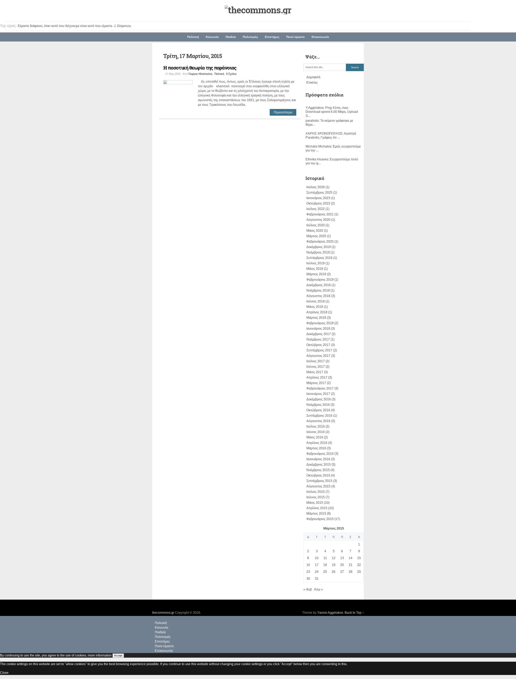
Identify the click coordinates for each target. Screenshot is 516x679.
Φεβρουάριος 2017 (320, 388)
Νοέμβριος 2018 (318, 290)
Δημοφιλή (313, 77)
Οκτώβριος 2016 (318, 410)
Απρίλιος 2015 (316, 508)
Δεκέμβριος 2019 (318, 247)
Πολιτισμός (250, 36)
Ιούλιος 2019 (315, 263)
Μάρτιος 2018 (316, 317)
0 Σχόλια (231, 73)
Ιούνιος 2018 (315, 301)
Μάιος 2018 (314, 306)
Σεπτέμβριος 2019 (319, 258)
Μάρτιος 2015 (316, 513)
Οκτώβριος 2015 (318, 475)
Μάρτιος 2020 (316, 236)
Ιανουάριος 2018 (318, 328)
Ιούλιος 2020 (315, 225)
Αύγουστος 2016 (318, 421)
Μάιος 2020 (314, 230)
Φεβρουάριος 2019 (320, 279)
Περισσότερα (283, 112)
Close (4, 672)
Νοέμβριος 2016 (318, 404)
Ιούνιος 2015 (315, 497)
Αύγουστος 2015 (318, 486)
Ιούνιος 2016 (315, 432)
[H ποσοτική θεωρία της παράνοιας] (180, 94)
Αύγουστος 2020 (318, 219)
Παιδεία (231, 36)
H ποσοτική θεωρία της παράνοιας (199, 67)
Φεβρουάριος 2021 (320, 214)
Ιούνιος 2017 (315, 366)
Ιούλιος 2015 (315, 491)
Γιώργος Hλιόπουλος (200, 73)
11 (325, 558)
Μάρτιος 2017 (316, 383)
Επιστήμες (272, 36)
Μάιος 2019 (314, 268)
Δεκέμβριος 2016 (318, 399)
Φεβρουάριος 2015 (320, 519)
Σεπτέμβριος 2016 (319, 415)
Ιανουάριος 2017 (318, 394)
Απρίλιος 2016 (316, 442)
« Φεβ (307, 589)
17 (316, 565)
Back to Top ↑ (354, 612)
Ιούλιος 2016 (315, 426)
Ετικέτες (312, 82)
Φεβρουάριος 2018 (320, 323)
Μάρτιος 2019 (316, 274)
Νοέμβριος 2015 (318, 470)
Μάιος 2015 (314, 502)
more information (100, 655)
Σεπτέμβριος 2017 (319, 350)
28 (350, 571)
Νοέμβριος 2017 (318, 339)
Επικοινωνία (320, 36)
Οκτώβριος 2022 (318, 203)
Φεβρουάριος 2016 (320, 453)
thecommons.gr (163, 612)
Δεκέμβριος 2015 (318, 464)
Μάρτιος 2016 (316, 448)
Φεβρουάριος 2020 (320, 241)
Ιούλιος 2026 (315, 187)
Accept (118, 655)
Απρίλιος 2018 (316, 312)
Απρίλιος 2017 (316, 377)
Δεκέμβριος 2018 (318, 285)
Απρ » (318, 589)
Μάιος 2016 (314, 437)
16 (308, 565)
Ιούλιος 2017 (315, 361)
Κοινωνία (212, 36)
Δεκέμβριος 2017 (318, 334)
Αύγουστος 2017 (318, 355)
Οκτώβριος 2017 (318, 345)
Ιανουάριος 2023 (318, 198)
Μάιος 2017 (314, 372)
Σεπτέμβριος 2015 (319, 481)
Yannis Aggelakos (330, 612)
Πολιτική (193, 36)
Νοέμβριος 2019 (318, 252)
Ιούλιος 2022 (315, 209)
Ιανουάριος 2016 (318, 459)
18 (325, 565)
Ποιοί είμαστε (295, 36)
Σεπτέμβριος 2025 (319, 192)
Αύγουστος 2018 (318, 296)
